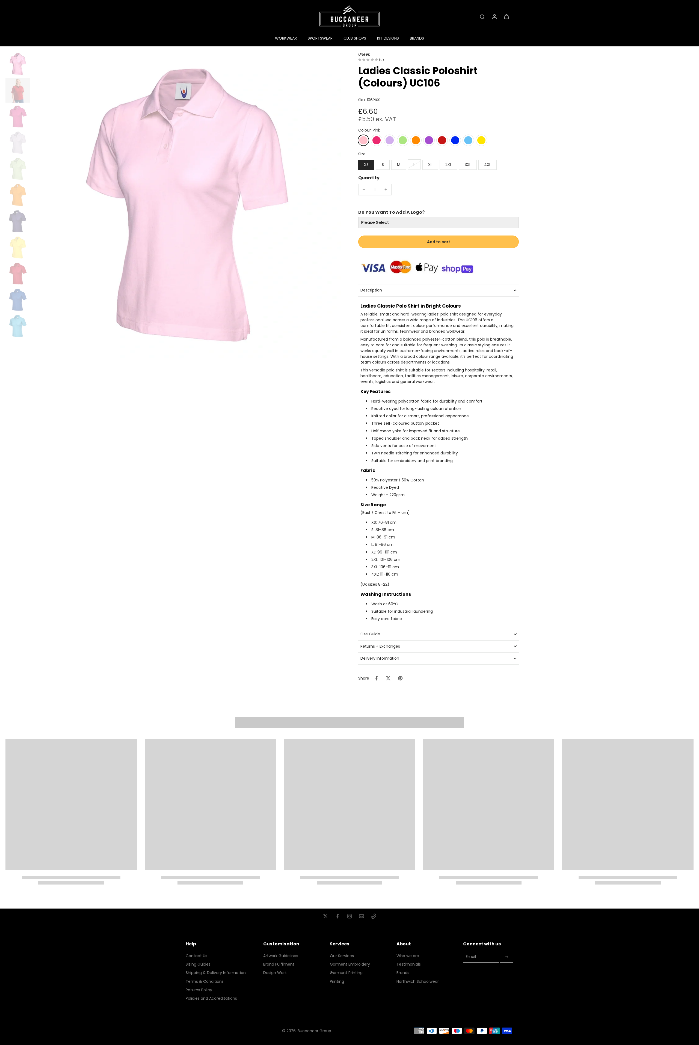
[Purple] (429, 140)
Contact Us (196, 955)
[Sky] (468, 140)
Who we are (407, 955)
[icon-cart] (506, 16)
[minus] (364, 189)
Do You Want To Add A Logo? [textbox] (391, 212)
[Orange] (416, 140)
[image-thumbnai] (17, 64)
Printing (337, 981)
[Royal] (455, 140)
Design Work (275, 972)
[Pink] (363, 140)
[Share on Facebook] (376, 678)
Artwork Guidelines (280, 955)
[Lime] (403, 140)
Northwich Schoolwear (417, 981)
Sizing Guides (198, 964)
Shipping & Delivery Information (216, 972)
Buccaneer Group (314, 1031)
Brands (402, 972)
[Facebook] (337, 916)
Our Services (342, 955)
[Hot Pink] (376, 140)
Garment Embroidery (350, 964)
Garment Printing (346, 972)
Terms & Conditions (205, 981)
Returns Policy (199, 990)
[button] (438, 242)
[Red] (442, 140)
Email (471, 957)
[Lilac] (389, 140)
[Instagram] (349, 916)
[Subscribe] (506, 957)
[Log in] (494, 16)
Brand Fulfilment (278, 964)
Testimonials (408, 964)
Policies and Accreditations (211, 998)
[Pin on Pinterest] (400, 678)
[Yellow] (481, 140)
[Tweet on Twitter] (388, 678)
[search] (482, 16)
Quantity (369, 178)
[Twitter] (325, 916)
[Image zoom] (186, 206)
